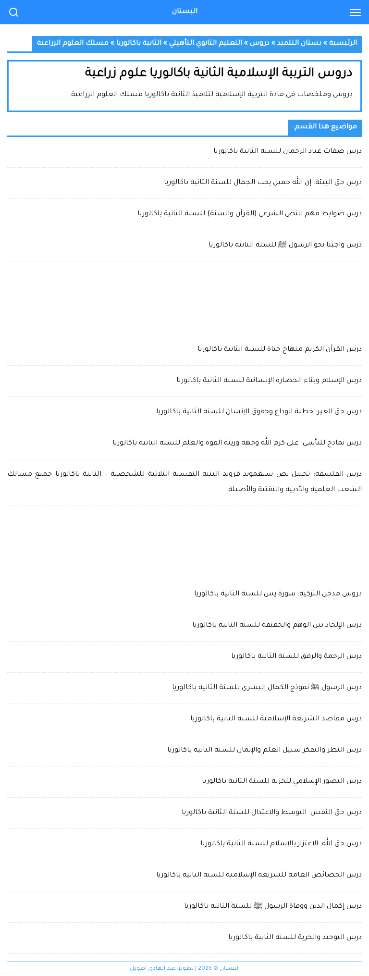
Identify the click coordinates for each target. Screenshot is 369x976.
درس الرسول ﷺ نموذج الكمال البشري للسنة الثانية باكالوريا (267, 688)
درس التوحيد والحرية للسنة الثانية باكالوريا (295, 938)
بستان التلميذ (299, 44)
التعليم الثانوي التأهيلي (205, 44)
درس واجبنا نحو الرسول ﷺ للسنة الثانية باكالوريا (285, 245)
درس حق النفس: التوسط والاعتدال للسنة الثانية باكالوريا (272, 813)
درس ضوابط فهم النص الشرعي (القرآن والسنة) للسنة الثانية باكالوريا (249, 214)
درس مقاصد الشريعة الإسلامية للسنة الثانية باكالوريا (276, 719)
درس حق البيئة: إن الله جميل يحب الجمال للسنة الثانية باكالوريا (263, 183)
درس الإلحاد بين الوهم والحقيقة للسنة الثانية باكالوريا (277, 626)
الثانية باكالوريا (138, 44)
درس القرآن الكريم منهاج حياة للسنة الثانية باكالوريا (279, 350)
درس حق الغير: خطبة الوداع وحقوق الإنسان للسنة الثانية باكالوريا (259, 412)
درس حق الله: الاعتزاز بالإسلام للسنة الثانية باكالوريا (281, 844)
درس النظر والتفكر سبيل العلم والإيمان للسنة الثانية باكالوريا (264, 750)
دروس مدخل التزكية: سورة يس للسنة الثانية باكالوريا (278, 594)
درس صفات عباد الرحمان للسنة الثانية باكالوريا (287, 152)
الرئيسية (343, 44)
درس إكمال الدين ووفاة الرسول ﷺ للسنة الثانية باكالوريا (273, 907)
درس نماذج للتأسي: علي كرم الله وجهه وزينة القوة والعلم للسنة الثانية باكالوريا (237, 443)
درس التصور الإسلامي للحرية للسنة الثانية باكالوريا (282, 782)
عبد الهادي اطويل (152, 969)
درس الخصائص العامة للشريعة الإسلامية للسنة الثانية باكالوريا (259, 875)
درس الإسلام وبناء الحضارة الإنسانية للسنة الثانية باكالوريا (269, 381)
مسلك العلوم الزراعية (73, 44)
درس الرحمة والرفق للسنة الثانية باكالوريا (296, 657)
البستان (184, 12)
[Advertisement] (184, 301)
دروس (260, 44)
